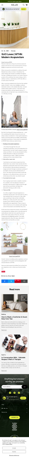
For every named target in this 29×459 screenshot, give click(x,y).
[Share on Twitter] (11, 281)
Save (18, 280)
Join (25, 386)
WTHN (2, 67)
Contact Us (14, 417)
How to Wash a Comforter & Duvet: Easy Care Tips (14, 318)
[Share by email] (24, 281)
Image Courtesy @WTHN (22, 129)
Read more (4, 330)
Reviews (13, 50)
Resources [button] (4, 412)
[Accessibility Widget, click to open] (2, 229)
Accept (14, 448)
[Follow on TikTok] (19, 393)
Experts (3, 354)
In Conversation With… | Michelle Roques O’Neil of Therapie (13, 358)
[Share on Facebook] (4, 281)
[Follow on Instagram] (14, 393)
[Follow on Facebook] (10, 393)
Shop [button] (3, 404)
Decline (14, 451)
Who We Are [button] (5, 408)
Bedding (3, 314)
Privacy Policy (9, 444)
